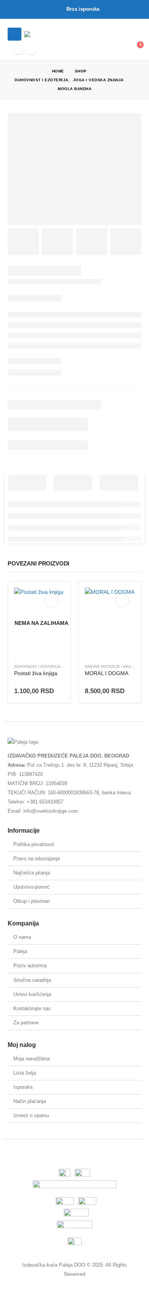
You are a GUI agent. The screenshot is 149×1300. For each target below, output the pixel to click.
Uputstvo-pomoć (31, 887)
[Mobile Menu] (14, 34)
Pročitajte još (51, 600)
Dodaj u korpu (122, 600)
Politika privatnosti (33, 844)
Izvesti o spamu (31, 1115)
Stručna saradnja (32, 980)
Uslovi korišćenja (32, 994)
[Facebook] (18, 49)
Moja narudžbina (31, 1059)
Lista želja (24, 1073)
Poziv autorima (30, 965)
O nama (22, 937)
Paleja (20, 951)
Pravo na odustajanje (36, 858)
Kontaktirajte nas (32, 1008)
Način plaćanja (29, 1101)
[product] (110, 623)
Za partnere (26, 1023)
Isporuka (22, 1087)
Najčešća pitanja (31, 873)
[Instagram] (31, 49)
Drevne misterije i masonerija (116, 667)
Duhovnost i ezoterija (37, 667)
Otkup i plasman (31, 901)
